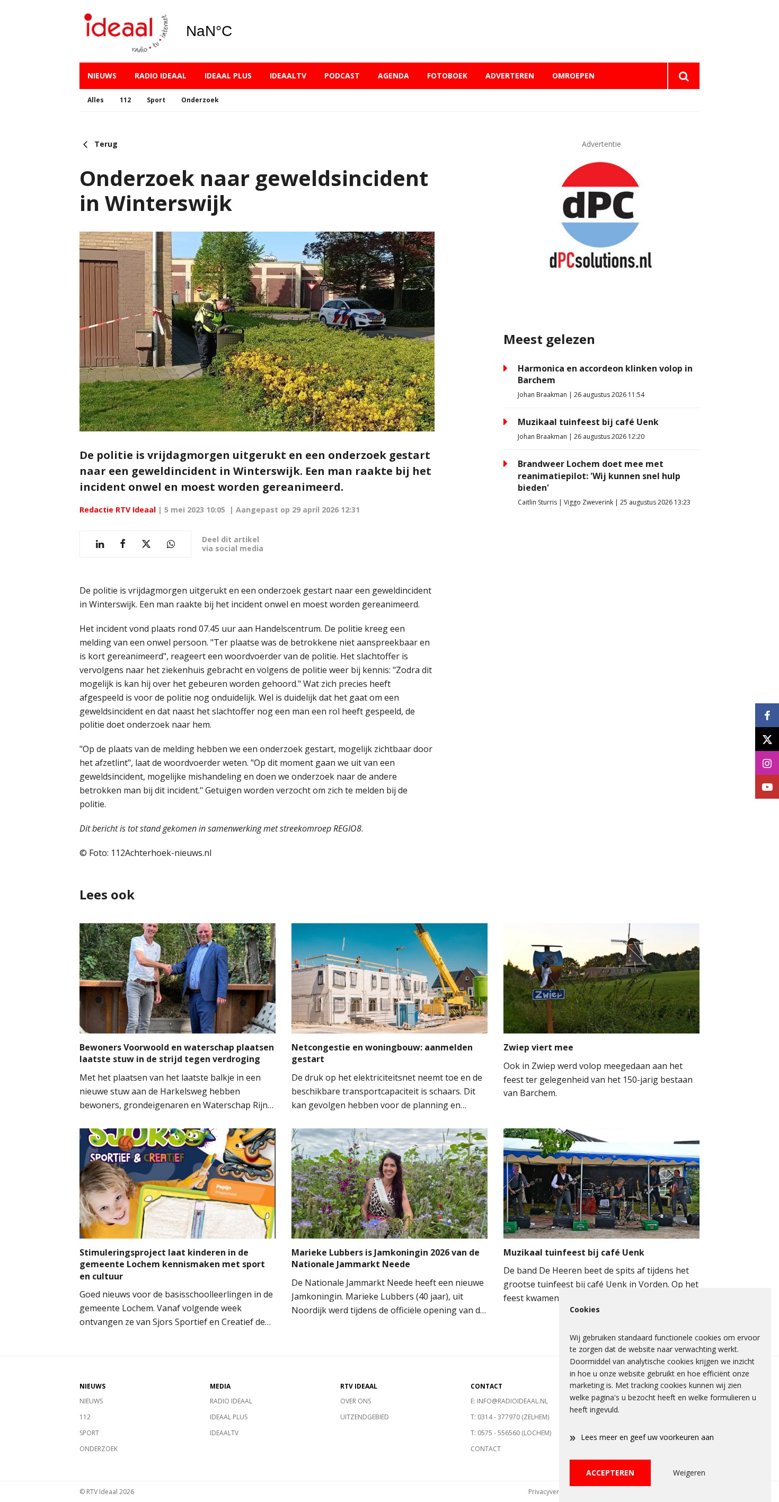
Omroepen (573, 75)
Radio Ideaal (161, 75)
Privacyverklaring (553, 1491)
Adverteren (509, 75)
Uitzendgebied (364, 1416)
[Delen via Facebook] (123, 544)
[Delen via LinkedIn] (100, 544)
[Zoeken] (683, 76)
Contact (486, 1448)
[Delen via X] (146, 544)
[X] (767, 739)
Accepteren (610, 1473)
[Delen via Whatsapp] (171, 544)
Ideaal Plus (228, 75)
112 (125, 99)
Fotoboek (447, 75)
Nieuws (102, 75)
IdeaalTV (288, 75)
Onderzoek (200, 99)
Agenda (393, 75)
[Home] (124, 31)
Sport (156, 99)
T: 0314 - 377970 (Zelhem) (510, 1416)
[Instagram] (767, 763)
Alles (95, 99)
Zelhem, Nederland (236, 31)
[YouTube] (767, 787)
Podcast (342, 75)
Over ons (355, 1401)
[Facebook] (767, 715)
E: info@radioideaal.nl (509, 1401)
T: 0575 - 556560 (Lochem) (511, 1432)
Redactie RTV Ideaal (117, 510)
